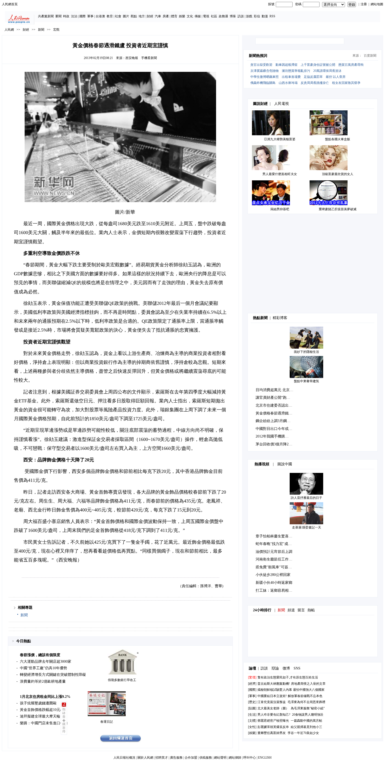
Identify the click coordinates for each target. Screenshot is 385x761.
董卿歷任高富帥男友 (271, 733)
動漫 (265, 16)
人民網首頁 (10, 4)
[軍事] (252, 696)
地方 (142, 16)
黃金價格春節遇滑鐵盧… (276, 413)
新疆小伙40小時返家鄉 (274, 583)
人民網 (9, 29)
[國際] (252, 690)
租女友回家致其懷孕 (346, 83)
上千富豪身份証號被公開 (318, 65)
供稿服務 (205, 757)
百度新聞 (370, 55)
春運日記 (106, 722)
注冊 (364, 4)
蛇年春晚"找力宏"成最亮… (277, 544)
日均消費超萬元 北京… (274, 390)
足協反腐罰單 (313, 77)
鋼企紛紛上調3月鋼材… (275, 421)
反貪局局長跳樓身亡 (315, 83)
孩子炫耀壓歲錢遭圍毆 (38, 703)
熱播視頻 (262, 464)
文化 (190, 16)
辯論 (275, 668)
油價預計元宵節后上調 (274, 552)
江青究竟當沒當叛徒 (271, 702)
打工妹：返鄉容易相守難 (276, 590)
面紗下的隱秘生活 (306, 352)
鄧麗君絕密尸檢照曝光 (273, 720)
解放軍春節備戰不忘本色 (305, 696)
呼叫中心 (249, 757)
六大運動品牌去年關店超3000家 (45, 661)
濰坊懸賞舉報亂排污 (296, 71)
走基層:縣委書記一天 (306, 527)
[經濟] (252, 684)
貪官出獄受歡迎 (261, 65)
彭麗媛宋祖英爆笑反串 (273, 727)
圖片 (126, 16)
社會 (118, 16)
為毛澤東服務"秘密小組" (308, 708)
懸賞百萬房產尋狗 (351, 65)
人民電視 (281, 104)
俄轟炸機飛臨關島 (263, 83)
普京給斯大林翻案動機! (273, 684)
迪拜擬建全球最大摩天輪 (40, 716)
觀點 (134, 16)
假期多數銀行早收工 (122, 680)
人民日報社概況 (124, 757)
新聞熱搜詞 (258, 56)
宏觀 (56, 29)
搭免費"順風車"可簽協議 (275, 567)
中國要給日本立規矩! (272, 696)
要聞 (58, 16)
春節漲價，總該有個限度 (40, 655)
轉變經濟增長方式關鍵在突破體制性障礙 (53, 675)
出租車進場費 (291, 77)
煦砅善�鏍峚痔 (63, 720)
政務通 (223, 16)
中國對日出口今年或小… (276, 429)
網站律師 (235, 757)
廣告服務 (176, 757)
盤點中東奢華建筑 (306, 381)
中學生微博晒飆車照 (264, 77)
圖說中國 (284, 464)
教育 (110, 16)
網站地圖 (377, 4)
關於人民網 (145, 757)
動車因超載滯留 (287, 65)
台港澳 (100, 16)
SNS (297, 668)
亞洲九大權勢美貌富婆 (279, 139)
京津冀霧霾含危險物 (264, 71)
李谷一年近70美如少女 (303, 733)
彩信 (257, 16)
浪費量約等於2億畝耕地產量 (43, 681)
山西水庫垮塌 (288, 83)
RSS (272, 16)
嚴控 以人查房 (335, 77)
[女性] (252, 727)
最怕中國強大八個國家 (308, 690)
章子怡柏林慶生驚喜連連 (276, 536)
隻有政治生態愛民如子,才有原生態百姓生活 (287, 677)
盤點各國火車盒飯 (337, 139)
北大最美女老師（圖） (273, 708)
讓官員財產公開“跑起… (275, 398)
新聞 (41, 29)
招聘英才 (161, 757)
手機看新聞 (149, 58)
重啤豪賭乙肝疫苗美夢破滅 (337, 209)
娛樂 (182, 16)
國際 (82, 16)
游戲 (249, 16)
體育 (174, 16)
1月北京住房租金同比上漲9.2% (45, 697)
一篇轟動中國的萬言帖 (306, 720)
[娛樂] (252, 733)
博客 (233, 16)
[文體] (252, 720)
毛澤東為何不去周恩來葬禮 (306, 702)
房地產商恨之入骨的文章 (308, 684)
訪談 (241, 16)
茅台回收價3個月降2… (274, 444)
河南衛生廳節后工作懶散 (276, 559)
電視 (206, 16)
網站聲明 (220, 757)
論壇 (252, 668)
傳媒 (198, 16)
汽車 (158, 16)
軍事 (90, 16)
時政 (66, 16)
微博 (286, 668)
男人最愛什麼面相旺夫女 (279, 174)
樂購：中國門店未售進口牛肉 (44, 723)
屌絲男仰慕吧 (279, 209)
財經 (150, 16)
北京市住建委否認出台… (276, 405)
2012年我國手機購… (272, 436)
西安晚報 (131, 58)
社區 (214, 16)
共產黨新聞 (46, 16)
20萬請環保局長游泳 (327, 71)
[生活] (252, 714)
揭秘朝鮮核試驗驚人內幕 (274, 690)
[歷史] (252, 702)
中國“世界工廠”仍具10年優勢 (43, 668)
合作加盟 (191, 757)
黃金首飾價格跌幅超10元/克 (42, 710)
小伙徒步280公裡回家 (273, 575)
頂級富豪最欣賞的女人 (337, 174)
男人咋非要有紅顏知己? (273, 714)
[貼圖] (252, 708)
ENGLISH (265, 757)
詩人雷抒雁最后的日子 (306, 498)
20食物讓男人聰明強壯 (307, 714)
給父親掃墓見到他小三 (306, 727)
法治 (74, 16)
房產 (166, 16)
